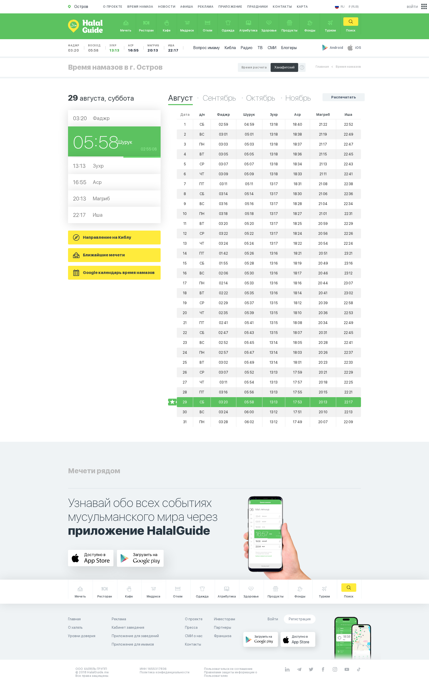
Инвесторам (224, 619)
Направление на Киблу (107, 237)
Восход (94, 48)
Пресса (191, 627)
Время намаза (140, 6)
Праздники (257, 6)
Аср (133, 48)
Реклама (206, 6)
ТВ (260, 47)
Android (337, 48)
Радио (246, 47)
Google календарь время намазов (119, 272)
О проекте (112, 6)
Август (180, 98)
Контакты (282, 6)
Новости (167, 6)
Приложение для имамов (133, 644)
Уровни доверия (81, 636)
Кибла (230, 47)
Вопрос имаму (206, 47)
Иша (173, 48)
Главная (322, 66)
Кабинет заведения (128, 627)
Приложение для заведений (135, 636)
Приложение (230, 6)
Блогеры (289, 47)
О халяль (75, 627)
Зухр (114, 48)
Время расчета (254, 67)
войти (412, 6)
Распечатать (343, 97)
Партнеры (222, 627)
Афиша (186, 6)
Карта (302, 6)
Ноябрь (298, 98)
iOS (358, 48)
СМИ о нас (194, 636)
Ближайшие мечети (104, 255)
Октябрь (261, 98)
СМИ (272, 47)
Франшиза (222, 636)
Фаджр (73, 48)
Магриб (153, 48)
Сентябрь (220, 98)
